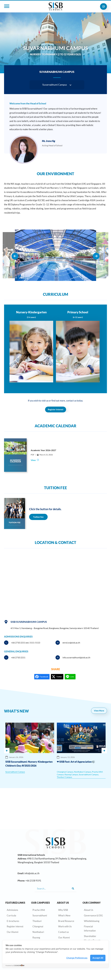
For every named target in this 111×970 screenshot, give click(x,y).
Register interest (15, 926)
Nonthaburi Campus (82, 772)
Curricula (11, 915)
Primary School (77, 312)
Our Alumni (12, 932)
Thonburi (37, 921)
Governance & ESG (93, 915)
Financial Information (90, 928)
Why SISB (63, 909)
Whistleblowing (91, 921)
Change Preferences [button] (76, 957)
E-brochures (13, 921)
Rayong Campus (71, 774)
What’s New (64, 915)
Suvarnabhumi (39, 915)
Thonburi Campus (64, 777)
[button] (57, 84)
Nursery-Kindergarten (31, 312)
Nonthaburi (38, 932)
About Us (88, 909)
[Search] (73, 888)
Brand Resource (66, 921)
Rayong (36, 937)
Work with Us (65, 926)
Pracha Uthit (38, 909)
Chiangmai (37, 926)
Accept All (97, 957)
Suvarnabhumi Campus (15, 772)
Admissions (12, 909)
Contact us (63, 932)
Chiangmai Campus (65, 772)
